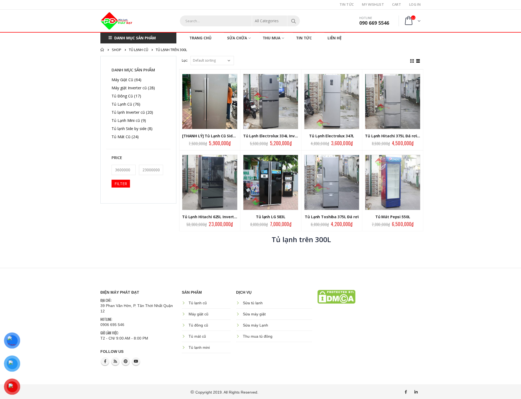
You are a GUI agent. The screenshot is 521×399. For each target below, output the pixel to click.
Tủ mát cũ (197, 336)
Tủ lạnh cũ (198, 303)
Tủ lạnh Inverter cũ (128, 112)
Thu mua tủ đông (257, 336)
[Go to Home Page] (102, 50)
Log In (415, 4)
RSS (115, 361)
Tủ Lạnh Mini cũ (126, 120)
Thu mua (271, 37)
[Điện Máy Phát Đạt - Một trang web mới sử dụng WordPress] (116, 20)
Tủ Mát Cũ (121, 136)
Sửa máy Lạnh (255, 325)
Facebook (105, 361)
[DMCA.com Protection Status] (336, 296)
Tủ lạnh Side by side (129, 128)
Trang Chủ (200, 37)
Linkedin (416, 392)
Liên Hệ (335, 37)
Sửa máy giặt (254, 314)
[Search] (293, 20)
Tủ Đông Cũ (122, 96)
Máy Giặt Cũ (122, 79)
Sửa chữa (237, 37)
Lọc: (185, 60)
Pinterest (126, 361)
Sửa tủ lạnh (253, 303)
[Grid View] (412, 60)
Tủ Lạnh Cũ (122, 104)
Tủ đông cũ (198, 325)
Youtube (136, 361)
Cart (396, 4)
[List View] (418, 60)
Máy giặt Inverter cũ (129, 87)
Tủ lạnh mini (199, 347)
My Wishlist (373, 4)
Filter (121, 183)
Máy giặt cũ (198, 314)
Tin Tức (346, 4)
